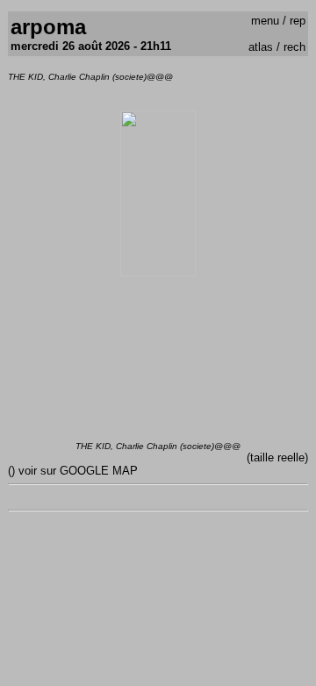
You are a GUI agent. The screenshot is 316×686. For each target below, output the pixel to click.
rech (294, 47)
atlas (260, 47)
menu (265, 20)
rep (297, 20)
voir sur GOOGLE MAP (78, 470)
